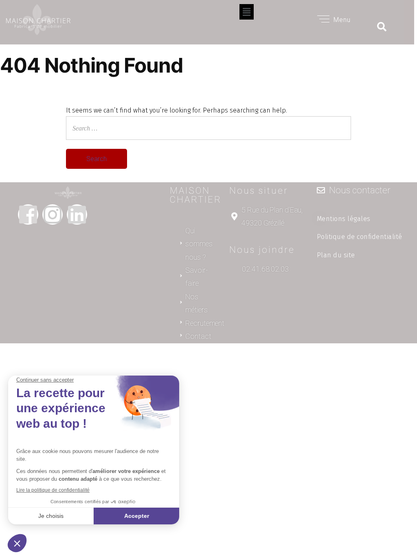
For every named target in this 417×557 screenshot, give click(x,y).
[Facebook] (28, 214)
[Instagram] (52, 214)
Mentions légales (344, 219)
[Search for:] (208, 127)
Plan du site (336, 255)
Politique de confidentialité (359, 237)
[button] (246, 12)
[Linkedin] (77, 214)
